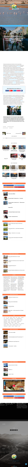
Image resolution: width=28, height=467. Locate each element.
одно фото (18, 322)
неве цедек (12, 322)
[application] (14, 386)
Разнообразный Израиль (11, 306)
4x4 (4, 317)
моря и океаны (5, 322)
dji (6, 317)
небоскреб (9, 322)
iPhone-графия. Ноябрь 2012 (19, 133)
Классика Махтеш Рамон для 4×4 (12, 265)
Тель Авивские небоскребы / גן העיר (14, 170)
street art (14, 317)
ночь (15, 322)
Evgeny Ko (12, 43)
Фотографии (4, 126)
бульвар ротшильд (11, 318)
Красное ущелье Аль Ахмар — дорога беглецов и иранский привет (16, 228)
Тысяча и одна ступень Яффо (11, 332)
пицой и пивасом (13, 76)
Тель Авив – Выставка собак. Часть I (22, 159)
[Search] (26, 26)
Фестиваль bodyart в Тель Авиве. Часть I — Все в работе (14, 150)
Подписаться (5, 290)
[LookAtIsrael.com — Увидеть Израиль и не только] (14, 6)
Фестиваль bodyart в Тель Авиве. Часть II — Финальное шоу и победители (22, 151)
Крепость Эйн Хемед (22, 170)
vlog (16, 317)
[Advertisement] (14, 20)
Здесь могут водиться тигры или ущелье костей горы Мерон (15, 237)
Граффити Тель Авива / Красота (5, 170)
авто (4, 318)
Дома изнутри (3, 448)
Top (14, 465)
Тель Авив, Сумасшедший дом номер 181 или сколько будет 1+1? (15, 336)
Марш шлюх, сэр (10, 369)
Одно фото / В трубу (11, 374)
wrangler (19, 317)
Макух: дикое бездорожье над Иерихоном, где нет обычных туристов (16, 270)
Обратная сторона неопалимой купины (12, 301)
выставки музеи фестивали (10, 126)
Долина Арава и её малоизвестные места (13, 297)
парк (12, 323)
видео (14, 318)
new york (11, 317)
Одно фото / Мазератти (22, 177)
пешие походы (16, 323)
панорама (10, 323)
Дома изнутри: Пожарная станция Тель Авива (14, 159)
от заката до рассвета (6, 323)
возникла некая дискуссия (13, 79)
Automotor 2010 (6, 158)
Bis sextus (6, 177)
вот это (22, 100)
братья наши (7, 318)
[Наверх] (26, 464)
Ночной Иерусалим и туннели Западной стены (13, 341)
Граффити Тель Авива (8, 133)
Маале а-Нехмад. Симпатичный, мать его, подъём (14, 256)
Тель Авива (18, 66)
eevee (8, 317)
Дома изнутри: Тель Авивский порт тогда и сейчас (14, 178)
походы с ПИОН (22, 323)
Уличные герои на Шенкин (6, 150)
